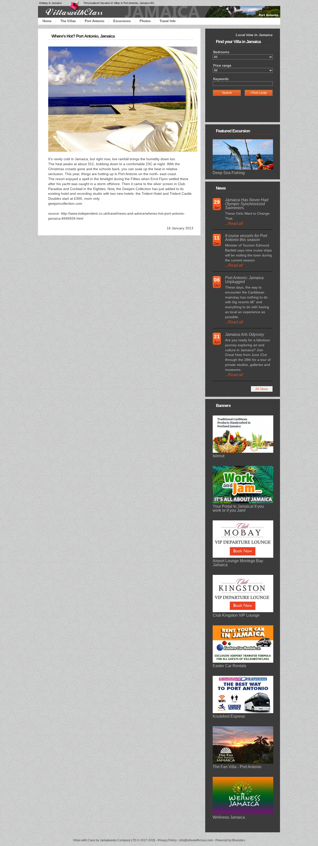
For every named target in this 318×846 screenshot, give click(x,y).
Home (46, 21)
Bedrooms (221, 52)
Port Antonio (94, 21)
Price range (222, 65)
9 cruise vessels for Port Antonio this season (246, 238)
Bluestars (238, 840)
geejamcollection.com (65, 203)
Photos (145, 21)
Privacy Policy (167, 840)
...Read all (234, 223)
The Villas (68, 21)
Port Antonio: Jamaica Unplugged (244, 280)
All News (261, 389)
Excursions (122, 21)
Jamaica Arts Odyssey (244, 334)
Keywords (221, 79)
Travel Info (167, 21)
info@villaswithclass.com (196, 840)
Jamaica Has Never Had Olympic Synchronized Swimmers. (246, 204)
